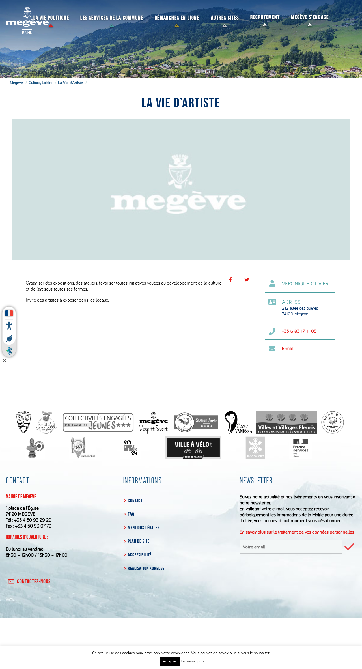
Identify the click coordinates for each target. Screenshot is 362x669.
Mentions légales (143, 527)
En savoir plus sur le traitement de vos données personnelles (297, 532)
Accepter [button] (169, 661)
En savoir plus (192, 661)
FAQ (131, 514)
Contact (135, 500)
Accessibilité (140, 554)
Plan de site (138, 541)
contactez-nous (34, 581)
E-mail (288, 348)
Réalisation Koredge (146, 568)
